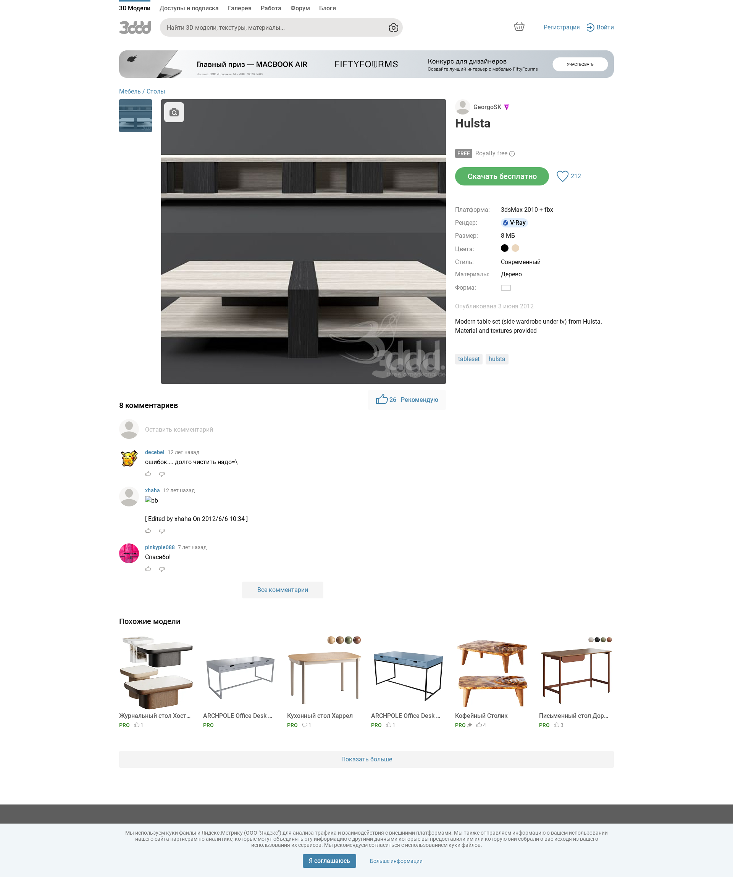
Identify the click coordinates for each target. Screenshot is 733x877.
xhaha (152, 490)
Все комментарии (282, 589)
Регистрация (562, 27)
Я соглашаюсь (329, 860)
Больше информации (396, 861)
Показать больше (366, 759)
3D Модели (134, 8)
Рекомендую (413, 399)
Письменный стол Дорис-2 (575, 715)
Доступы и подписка (189, 8)
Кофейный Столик (481, 715)
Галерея (240, 8)
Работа (271, 8)
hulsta (497, 359)
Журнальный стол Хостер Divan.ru (155, 715)
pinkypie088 (160, 547)
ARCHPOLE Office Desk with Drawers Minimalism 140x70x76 (407, 715)
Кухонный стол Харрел (320, 715)
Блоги (327, 8)
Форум (300, 8)
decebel (155, 452)
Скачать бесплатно (502, 176)
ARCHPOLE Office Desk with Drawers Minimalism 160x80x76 (239, 715)
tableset (469, 359)
